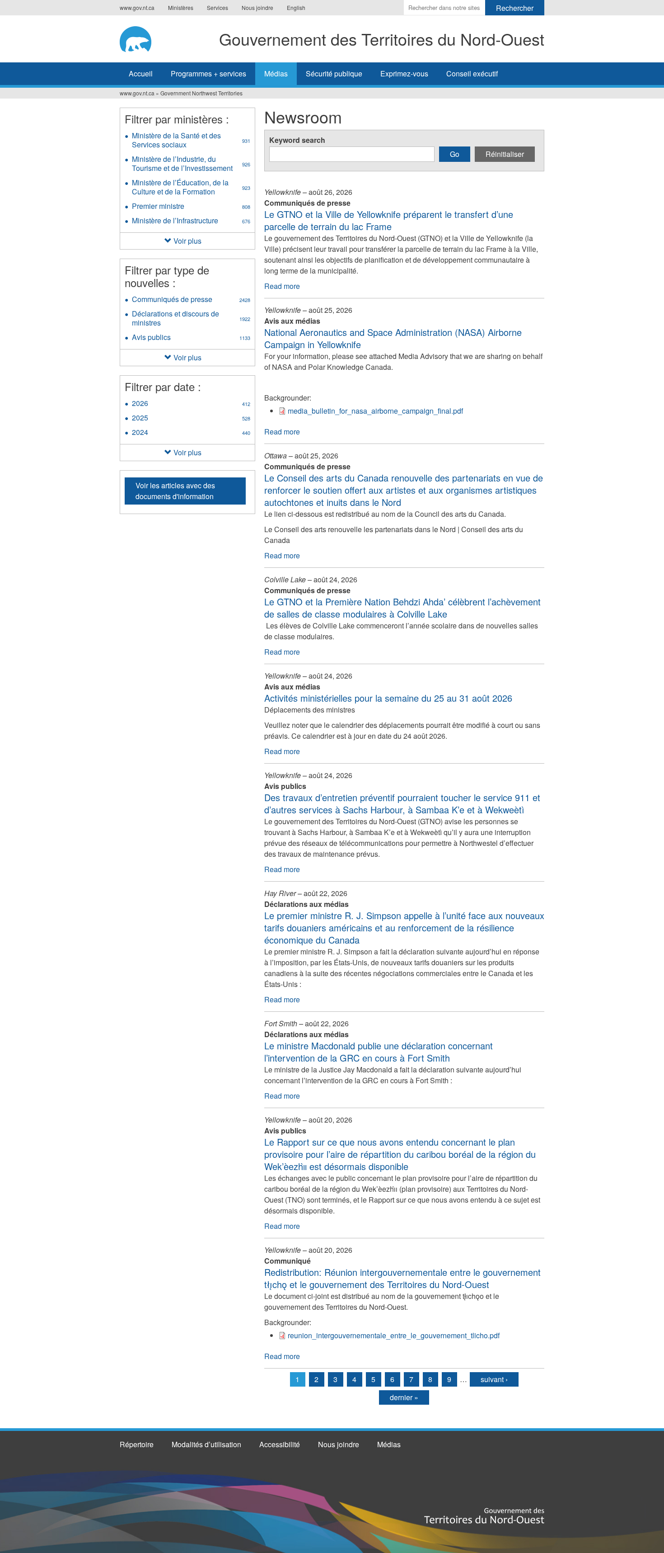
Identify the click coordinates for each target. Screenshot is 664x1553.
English (296, 7)
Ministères (180, 7)
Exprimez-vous (404, 73)
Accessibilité (279, 1444)
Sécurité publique (334, 73)
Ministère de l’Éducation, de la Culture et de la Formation (192, 188)
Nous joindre (257, 7)
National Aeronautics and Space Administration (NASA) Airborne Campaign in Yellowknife (393, 338)
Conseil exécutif (472, 73)
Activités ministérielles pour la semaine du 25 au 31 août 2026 (388, 697)
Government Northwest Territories (201, 93)
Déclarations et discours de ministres (191, 319)
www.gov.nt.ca (137, 7)
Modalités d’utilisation (206, 1444)
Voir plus (187, 241)
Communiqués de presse (193, 300)
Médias (276, 73)
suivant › (494, 1379)
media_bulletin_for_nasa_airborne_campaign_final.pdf (375, 411)
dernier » (404, 1397)
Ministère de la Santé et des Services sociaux (191, 141)
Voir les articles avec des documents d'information (175, 490)
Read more (282, 286)
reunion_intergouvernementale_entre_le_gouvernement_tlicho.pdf (394, 1335)
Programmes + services (208, 73)
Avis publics (191, 338)
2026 (191, 404)
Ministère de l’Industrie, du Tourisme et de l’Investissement (193, 164)
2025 (191, 418)
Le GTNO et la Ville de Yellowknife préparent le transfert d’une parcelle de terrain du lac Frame (388, 220)
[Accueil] (138, 37)
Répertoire (137, 1444)
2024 (191, 433)
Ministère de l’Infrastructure (193, 221)
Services (217, 7)
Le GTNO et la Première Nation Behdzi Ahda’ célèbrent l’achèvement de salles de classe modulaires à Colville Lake (402, 607)
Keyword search (297, 140)
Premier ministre (191, 207)
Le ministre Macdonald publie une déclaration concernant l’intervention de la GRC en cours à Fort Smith (378, 1051)
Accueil (141, 73)
